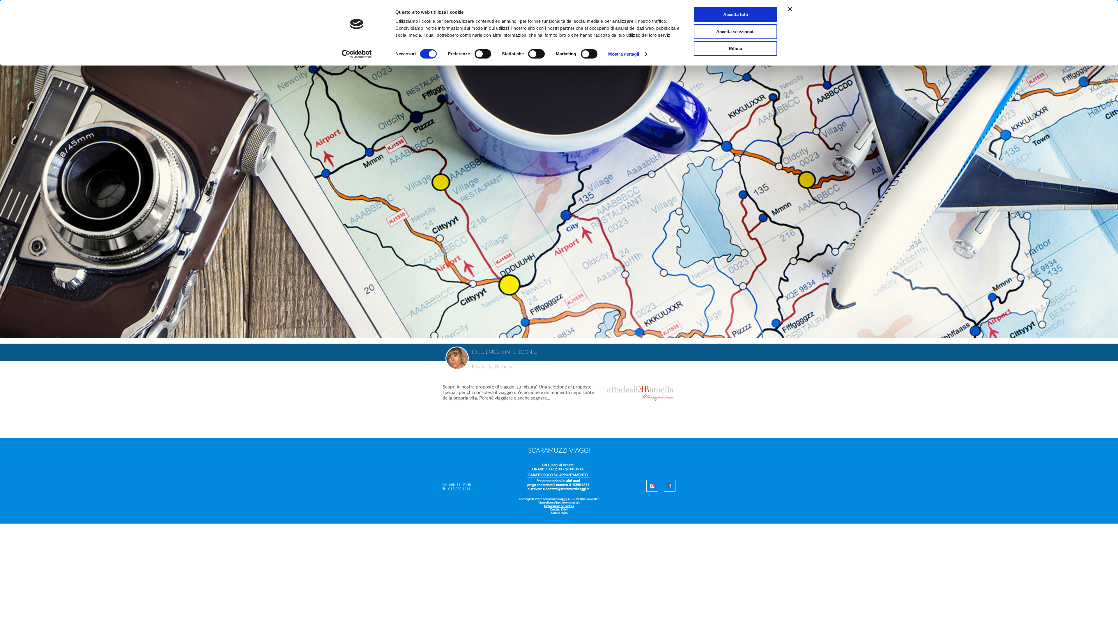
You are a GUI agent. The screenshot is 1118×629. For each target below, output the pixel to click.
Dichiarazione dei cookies (559, 506)
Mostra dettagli (623, 54)
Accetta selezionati (735, 31)
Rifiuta (735, 48)
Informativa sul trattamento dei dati (559, 502)
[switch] (483, 54)
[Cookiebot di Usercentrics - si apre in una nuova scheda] (356, 54)
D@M (564, 509)
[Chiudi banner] (790, 9)
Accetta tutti (735, 14)
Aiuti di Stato (559, 513)
